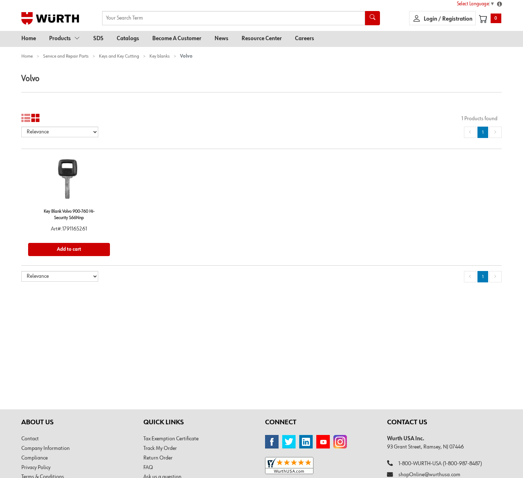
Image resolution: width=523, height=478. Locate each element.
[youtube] (323, 441)
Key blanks (159, 56)
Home (28, 39)
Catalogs (128, 39)
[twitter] (289, 441)
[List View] (25, 118)
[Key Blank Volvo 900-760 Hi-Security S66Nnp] (69, 182)
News (221, 39)
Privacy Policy (36, 468)
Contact (30, 439)
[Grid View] (35, 118)
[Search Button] (372, 18)
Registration (457, 19)
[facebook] (272, 441)
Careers (304, 39)
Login (431, 19)
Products (60, 39)
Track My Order (160, 448)
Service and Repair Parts (66, 56)
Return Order (158, 458)
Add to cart (69, 249)
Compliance (34, 458)
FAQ (148, 468)
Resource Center (262, 39)
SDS (98, 39)
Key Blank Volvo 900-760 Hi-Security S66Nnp (69, 215)
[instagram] (340, 441)
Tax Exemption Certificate (171, 439)
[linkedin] (306, 441)
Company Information (45, 448)
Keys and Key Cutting (119, 56)
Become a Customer (176, 39)
